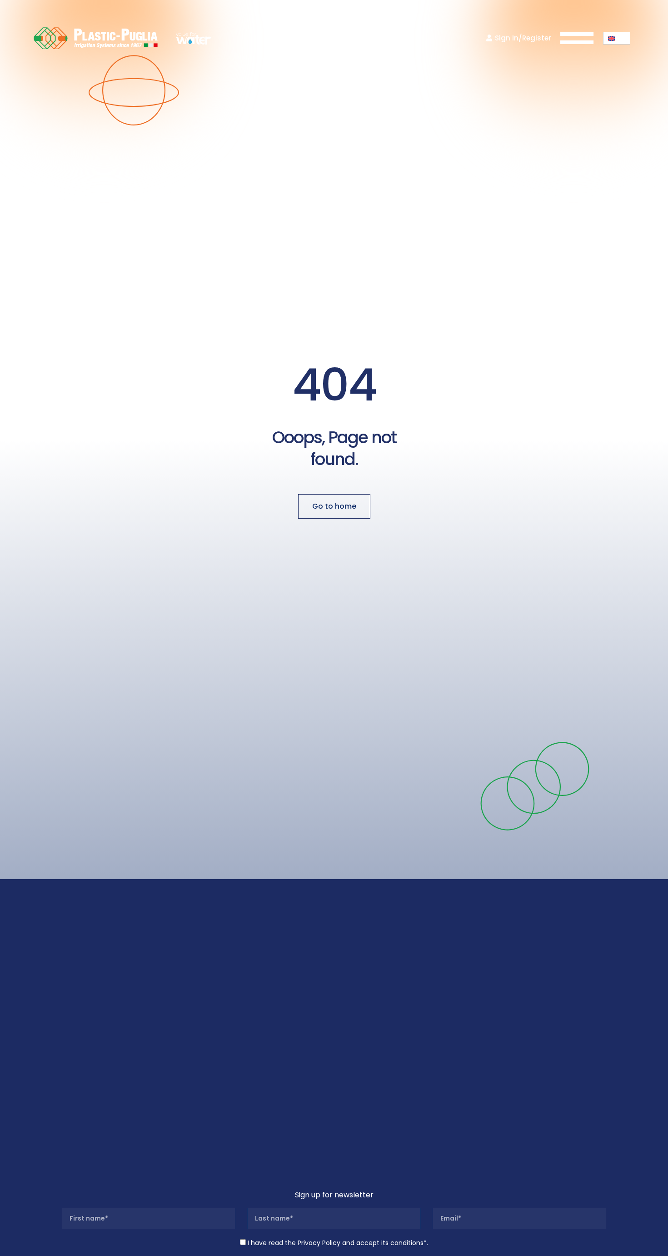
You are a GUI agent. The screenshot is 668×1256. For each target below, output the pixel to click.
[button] (616, 38)
